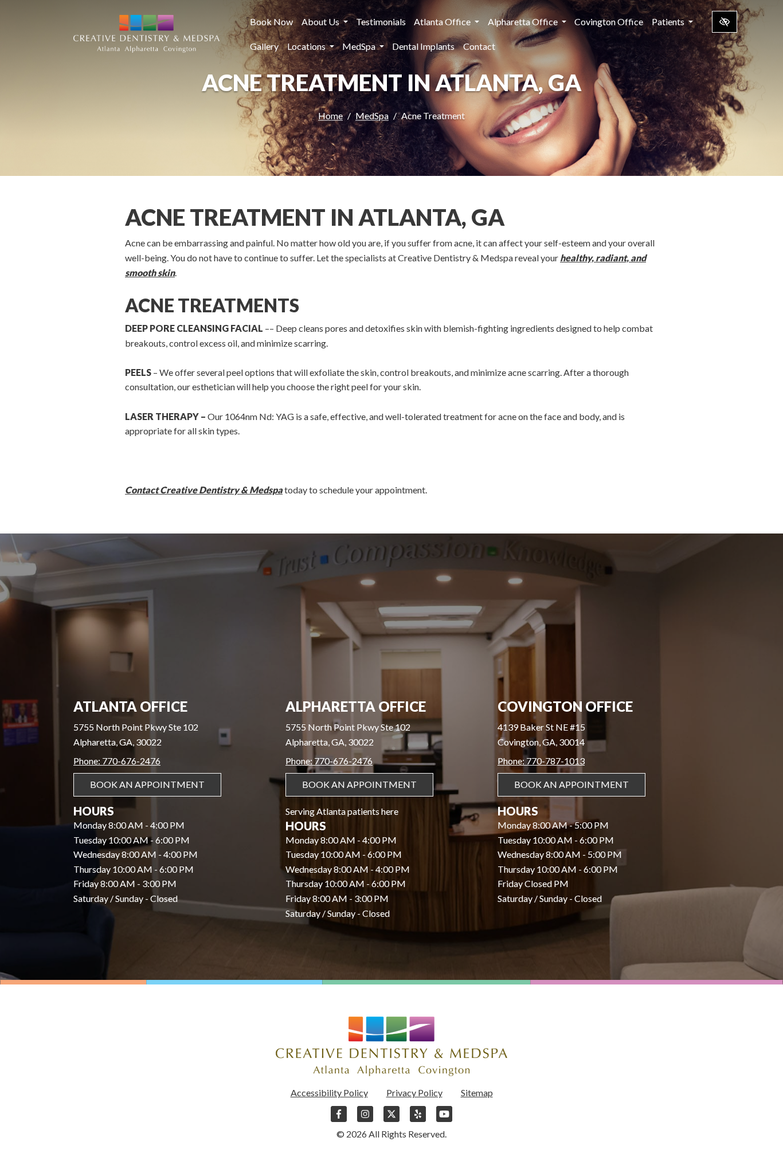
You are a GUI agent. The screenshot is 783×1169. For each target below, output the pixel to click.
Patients (669, 21)
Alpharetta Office (523, 21)
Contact (479, 46)
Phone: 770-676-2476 (116, 760)
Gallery (264, 46)
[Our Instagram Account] (365, 1119)
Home (330, 115)
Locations (307, 46)
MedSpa (359, 46)
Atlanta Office (443, 21)
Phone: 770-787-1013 (541, 760)
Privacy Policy (414, 1092)
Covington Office (608, 21)
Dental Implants (423, 46)
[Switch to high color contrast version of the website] (724, 22)
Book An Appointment (147, 784)
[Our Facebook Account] (338, 1119)
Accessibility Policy (329, 1092)
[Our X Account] (391, 1119)
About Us (321, 21)
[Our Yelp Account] (417, 1119)
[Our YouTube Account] (444, 1119)
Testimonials (381, 21)
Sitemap (477, 1092)
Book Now (271, 21)
